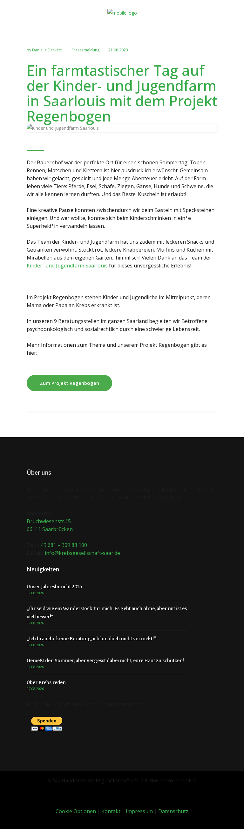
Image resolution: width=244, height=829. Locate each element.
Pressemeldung (85, 50)
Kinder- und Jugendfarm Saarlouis (67, 265)
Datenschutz (173, 811)
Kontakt (110, 811)
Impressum (139, 811)
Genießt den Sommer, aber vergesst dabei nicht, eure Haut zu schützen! (105, 660)
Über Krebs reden (46, 682)
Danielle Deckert (47, 50)
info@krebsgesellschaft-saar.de (82, 552)
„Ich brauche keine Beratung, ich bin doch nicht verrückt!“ (91, 638)
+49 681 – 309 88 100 (62, 545)
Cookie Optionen (76, 811)
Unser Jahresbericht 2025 (54, 586)
